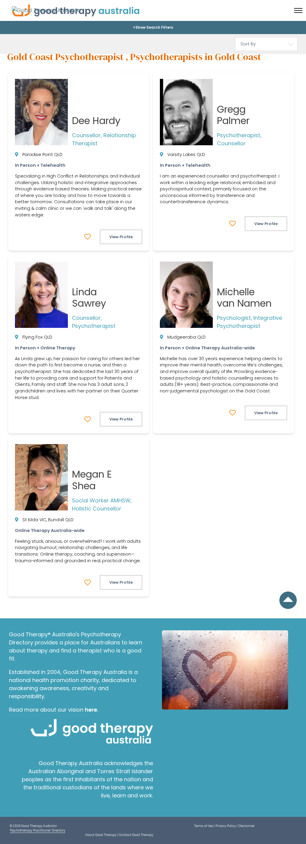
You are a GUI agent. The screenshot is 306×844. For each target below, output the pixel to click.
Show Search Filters (153, 27)
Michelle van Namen (244, 297)
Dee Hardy (96, 120)
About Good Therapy (100, 835)
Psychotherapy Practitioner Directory (37, 830)
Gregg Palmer (233, 115)
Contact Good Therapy (136, 835)
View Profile (121, 236)
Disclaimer (246, 826)
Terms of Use (203, 826)
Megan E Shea (92, 479)
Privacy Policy (225, 826)
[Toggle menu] (298, 10)
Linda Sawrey (89, 297)
